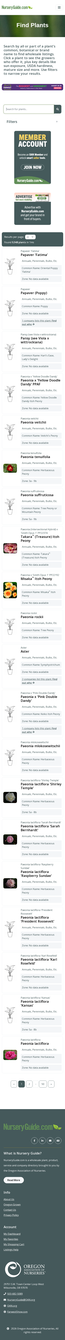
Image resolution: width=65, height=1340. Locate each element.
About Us (9, 1199)
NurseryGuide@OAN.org (21, 1299)
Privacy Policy (11, 1215)
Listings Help (11, 1249)
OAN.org (12, 1305)
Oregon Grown (12, 1204)
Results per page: (14, 237)
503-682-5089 (15, 1293)
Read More (13, 1180)
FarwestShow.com (17, 1311)
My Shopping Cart (14, 1244)
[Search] (57, 109)
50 (43, 1084)
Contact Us (10, 1209)
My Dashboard (12, 1234)
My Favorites (11, 1239)
